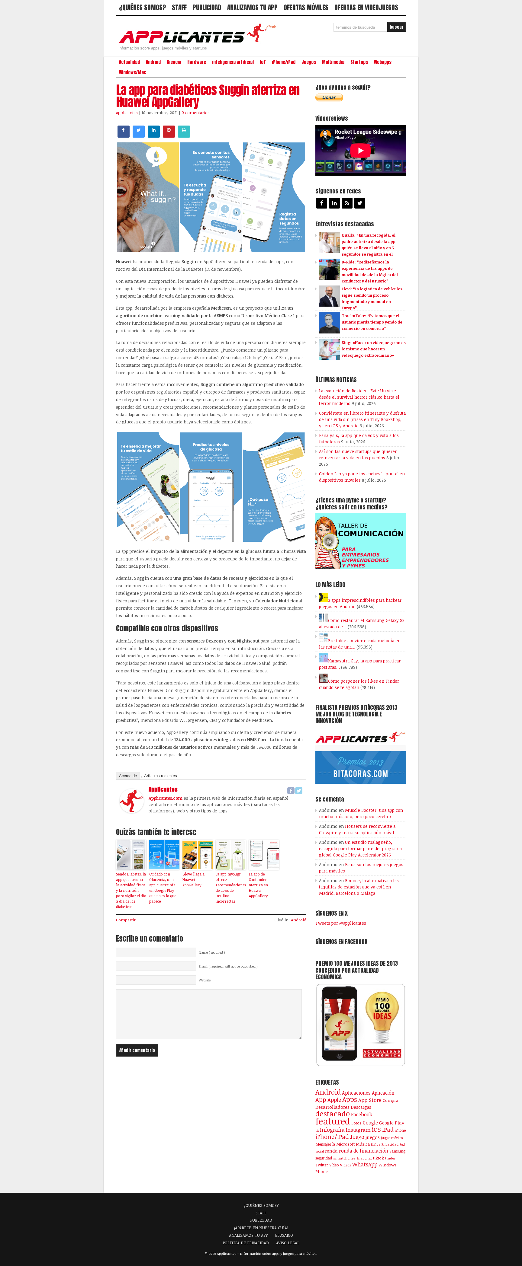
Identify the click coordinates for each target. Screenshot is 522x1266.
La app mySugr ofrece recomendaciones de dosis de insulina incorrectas (231, 888)
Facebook (361, 1114)
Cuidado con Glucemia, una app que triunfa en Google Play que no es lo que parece (162, 888)
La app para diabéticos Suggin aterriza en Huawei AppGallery (207, 96)
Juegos (308, 62)
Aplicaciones (356, 1092)
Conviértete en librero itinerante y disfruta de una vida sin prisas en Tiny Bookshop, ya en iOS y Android (362, 419)
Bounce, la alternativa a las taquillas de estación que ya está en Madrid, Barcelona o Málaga (359, 887)
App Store (370, 1099)
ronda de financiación (363, 1150)
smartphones (344, 1158)
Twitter (321, 1165)
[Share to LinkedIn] (154, 136)
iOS (376, 1129)
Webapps (383, 62)
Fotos (356, 1123)
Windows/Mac (132, 72)
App (320, 1099)
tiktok (378, 1158)
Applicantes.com (165, 798)
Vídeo (334, 1165)
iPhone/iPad (283, 62)
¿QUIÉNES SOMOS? (142, 7)
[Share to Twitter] (139, 136)
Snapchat (364, 1158)
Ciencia (174, 62)
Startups (359, 62)
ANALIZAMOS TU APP (252, 7)
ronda (331, 1151)
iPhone (400, 1130)
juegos (373, 1137)
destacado (332, 1113)
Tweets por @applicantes (340, 923)
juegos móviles (392, 1137)
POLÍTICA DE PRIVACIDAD (246, 1242)
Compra (390, 1100)
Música (363, 1144)
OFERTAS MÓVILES (306, 7)
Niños (375, 1144)
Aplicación (383, 1092)
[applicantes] (132, 811)
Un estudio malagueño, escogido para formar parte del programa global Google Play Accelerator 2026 (360, 848)
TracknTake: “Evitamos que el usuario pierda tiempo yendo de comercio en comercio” (372, 322)
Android (153, 62)
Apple (334, 1099)
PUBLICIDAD (207, 7)
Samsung (397, 1151)
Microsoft (345, 1144)
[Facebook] (291, 790)
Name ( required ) (212, 952)
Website (205, 980)
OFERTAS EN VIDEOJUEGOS (366, 7)
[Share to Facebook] (124, 136)
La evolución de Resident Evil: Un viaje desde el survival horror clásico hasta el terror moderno (359, 397)
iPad (388, 1129)
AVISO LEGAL (287, 1242)
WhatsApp (364, 1164)
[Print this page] (184, 136)
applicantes (127, 112)
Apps (349, 1099)
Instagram (358, 1129)
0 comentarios (196, 112)
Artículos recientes (160, 775)
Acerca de (128, 775)
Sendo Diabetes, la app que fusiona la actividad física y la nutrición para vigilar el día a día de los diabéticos (131, 890)
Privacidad (390, 1144)
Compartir (126, 920)
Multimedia (333, 62)
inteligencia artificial (233, 62)
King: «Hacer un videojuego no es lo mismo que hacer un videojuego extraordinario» (374, 349)
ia (317, 1130)
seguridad (323, 1158)
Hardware (196, 62)
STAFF (179, 7)
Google (370, 1122)
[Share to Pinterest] (169, 136)
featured (332, 1121)
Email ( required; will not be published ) (228, 966)
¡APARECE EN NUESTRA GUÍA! (261, 1227)
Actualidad (129, 62)
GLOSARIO (284, 1235)
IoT (263, 62)
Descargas (361, 1107)
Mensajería (325, 1144)
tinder (390, 1158)
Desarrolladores (332, 1107)
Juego (357, 1136)
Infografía (332, 1129)
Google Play (391, 1123)
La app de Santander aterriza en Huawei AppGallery (258, 885)
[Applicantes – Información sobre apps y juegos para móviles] (199, 43)
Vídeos (345, 1164)
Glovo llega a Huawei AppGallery (193, 879)
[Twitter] (298, 790)
